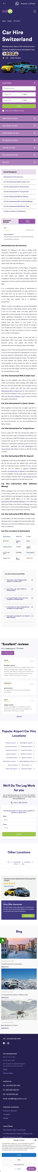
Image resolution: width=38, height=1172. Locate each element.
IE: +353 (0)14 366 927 (11, 1090)
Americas (27, 862)
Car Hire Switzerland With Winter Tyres (16, 206)
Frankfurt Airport (26, 750)
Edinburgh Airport (27, 746)
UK (8, 862)
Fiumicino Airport (11, 750)
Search (19, 106)
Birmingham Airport (26, 743)
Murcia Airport (13, 765)
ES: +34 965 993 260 (10, 1094)
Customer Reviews (10, 1111)
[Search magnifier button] (3, 3)
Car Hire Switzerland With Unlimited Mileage (18, 201)
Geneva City (18, 541)
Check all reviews (9, 886)
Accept (19, 1155)
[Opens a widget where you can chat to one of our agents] (31, 1169)
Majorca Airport (26, 757)
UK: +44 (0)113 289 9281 (11, 1085)
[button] (35, 1140)
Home (4, 21)
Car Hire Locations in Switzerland (15, 211)
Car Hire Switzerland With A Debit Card (16, 182)
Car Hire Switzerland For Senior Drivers (16, 187)
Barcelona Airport (11, 746)
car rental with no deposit (16, 471)
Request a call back (28, 4)
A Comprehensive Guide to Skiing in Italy (18, 1133)
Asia (23, 864)
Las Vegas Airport (12, 757)
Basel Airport (7, 536)
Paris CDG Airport (11, 768)
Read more (4, 966)
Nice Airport (26, 765)
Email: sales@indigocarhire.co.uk (14, 1098)
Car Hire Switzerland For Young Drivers (16, 191)
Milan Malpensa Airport (27, 761)
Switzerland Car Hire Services (13, 177)
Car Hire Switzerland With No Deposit (16, 196)
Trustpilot (6, 1114)
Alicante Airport (10, 743)
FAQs (5, 1069)
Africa (16, 864)
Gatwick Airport (11, 754)
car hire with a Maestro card (14, 396)
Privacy (19, 1168)
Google (5, 1118)
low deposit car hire (30, 476)
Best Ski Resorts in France (12, 1137)
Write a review (28, 221)
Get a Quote (28, 915)
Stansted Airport (26, 768)
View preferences (19, 1164)
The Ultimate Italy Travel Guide (14, 1130)
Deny (19, 1159)
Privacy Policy (8, 1073)
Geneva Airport (7, 546)
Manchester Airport (9, 761)
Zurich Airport (30, 552)
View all (19, 716)
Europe (10, 21)
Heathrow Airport (26, 754)
